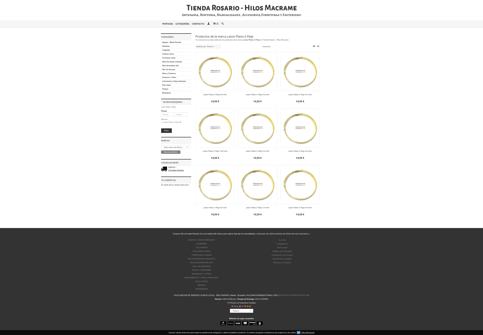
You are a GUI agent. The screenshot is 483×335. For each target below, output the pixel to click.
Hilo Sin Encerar (168, 69)
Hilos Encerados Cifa (170, 66)
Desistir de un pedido (282, 259)
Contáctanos (282, 244)
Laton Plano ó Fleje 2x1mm (257, 151)
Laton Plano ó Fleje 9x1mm (300, 207)
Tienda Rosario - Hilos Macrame (241, 8)
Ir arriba (282, 240)
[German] (237, 306)
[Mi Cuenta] (208, 23)
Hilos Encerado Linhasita (172, 62)
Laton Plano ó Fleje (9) (172, 122)
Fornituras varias (168, 58)
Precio (164, 111)
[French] (235, 306)
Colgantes (166, 50)
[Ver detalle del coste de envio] (164, 169)
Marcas (164, 119)
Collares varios (168, 54)
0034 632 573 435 (286, 295)
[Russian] (245, 306)
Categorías (182, 23)
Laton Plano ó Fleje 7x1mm (257, 207)
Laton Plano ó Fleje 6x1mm (215, 207)
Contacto (198, 23)
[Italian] (240, 306)
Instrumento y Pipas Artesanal (174, 81)
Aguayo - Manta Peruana (171, 42)
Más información (308, 332)
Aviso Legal (282, 247)
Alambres (166, 46)
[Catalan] (250, 306)
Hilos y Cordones (169, 73)
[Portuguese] (243, 306)
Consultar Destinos (176, 170)
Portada (167, 23)
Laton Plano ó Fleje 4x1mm (300, 151)
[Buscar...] (222, 23)
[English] (232, 306)
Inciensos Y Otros (169, 77)
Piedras (165, 89)
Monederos (166, 93)
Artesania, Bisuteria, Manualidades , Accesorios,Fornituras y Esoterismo (241, 14)
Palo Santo (166, 85)
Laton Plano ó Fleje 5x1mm (257, 94)
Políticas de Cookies (282, 263)
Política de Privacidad (282, 251)
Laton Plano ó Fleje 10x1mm (215, 151)
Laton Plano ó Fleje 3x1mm (300, 94)
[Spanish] (248, 306)
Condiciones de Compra (282, 255)
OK (298, 332)
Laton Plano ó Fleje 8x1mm (215, 94)
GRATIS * (172, 167)
